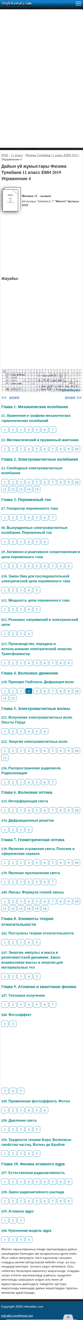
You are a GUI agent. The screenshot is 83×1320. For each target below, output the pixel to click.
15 (37, 489)
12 (13, 489)
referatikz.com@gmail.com (17, 1315)
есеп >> (73, 397)
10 (76, 448)
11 (5, 489)
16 (44, 908)
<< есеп (10, 397)
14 (29, 489)
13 (21, 489)
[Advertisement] (41, 50)
